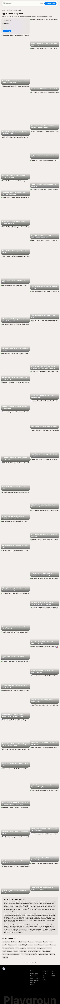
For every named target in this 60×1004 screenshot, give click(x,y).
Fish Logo (52, 954)
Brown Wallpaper (39, 945)
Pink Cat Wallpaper (48, 941)
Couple (4, 945)
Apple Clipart (17, 10)
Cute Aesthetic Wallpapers (34, 941)
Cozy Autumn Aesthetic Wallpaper (11, 954)
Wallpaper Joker (12, 945)
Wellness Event (31, 948)
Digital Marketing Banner (34, 951)
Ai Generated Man (43, 954)
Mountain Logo (22, 941)
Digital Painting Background (25, 945)
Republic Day (6, 941)
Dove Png (5, 957)
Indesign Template (7, 951)
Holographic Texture (50, 945)
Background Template (8, 948)
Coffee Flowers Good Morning (28, 954)
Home (3, 10)
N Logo (16, 951)
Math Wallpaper (46, 951)
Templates (9, 10)
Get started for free (50, 3)
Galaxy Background (21, 948)
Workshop (13, 941)
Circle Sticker (23, 951)
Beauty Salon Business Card (44, 948)
